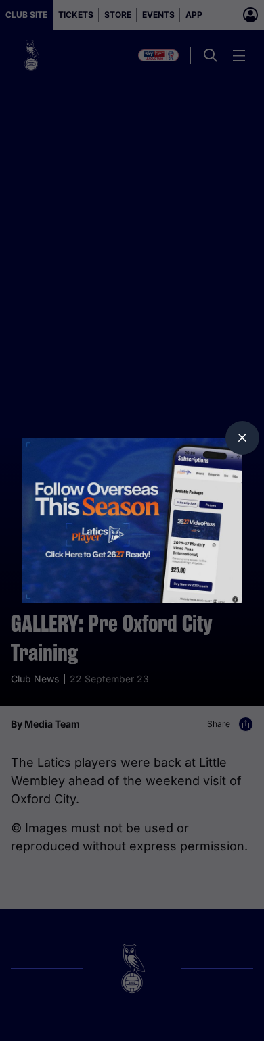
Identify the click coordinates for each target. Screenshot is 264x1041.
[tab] (242, 437)
